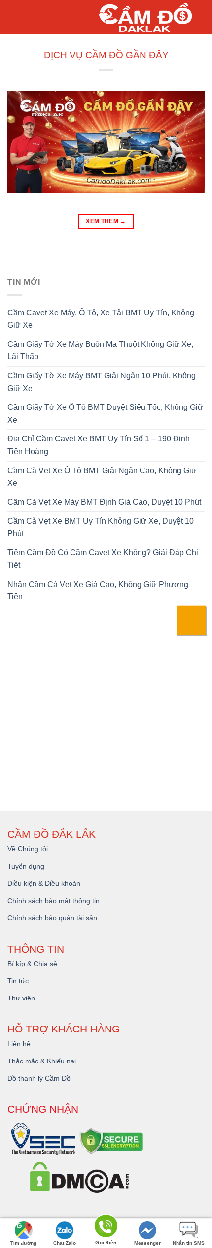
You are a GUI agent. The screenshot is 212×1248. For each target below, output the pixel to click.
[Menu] (15, 17)
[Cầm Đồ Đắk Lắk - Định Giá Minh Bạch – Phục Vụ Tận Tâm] (148, 17)
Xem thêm (106, 221)
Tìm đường (23, 1243)
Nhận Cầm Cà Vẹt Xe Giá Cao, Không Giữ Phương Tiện (97, 590)
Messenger (147, 1243)
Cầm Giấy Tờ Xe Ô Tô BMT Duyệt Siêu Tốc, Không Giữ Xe (105, 413)
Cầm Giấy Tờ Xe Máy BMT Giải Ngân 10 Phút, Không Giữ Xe (101, 382)
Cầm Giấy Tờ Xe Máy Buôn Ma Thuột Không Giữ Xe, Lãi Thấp (100, 350)
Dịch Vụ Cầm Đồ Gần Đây (106, 55)
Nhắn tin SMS (189, 1243)
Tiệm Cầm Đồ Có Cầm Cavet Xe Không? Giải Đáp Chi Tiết (102, 558)
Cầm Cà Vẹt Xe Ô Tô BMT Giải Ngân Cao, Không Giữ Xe (102, 477)
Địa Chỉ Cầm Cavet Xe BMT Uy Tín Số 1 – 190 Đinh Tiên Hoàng (98, 445)
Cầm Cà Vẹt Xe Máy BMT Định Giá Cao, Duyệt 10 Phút (104, 502)
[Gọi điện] (106, 1227)
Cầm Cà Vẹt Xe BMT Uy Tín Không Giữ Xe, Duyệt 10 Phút (100, 527)
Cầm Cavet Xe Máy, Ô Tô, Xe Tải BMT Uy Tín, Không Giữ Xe (100, 319)
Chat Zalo (64, 1243)
